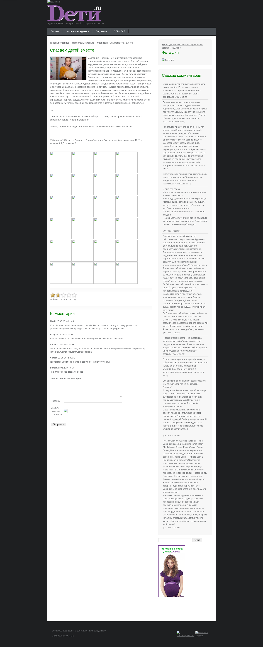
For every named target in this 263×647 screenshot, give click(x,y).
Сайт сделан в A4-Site (63, 635)
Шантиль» (69, 86)
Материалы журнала (78, 31)
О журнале (101, 31)
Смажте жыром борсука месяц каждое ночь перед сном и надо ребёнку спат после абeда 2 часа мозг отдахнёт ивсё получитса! (185, 178)
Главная (55, 31)
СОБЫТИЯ (119, 31)
